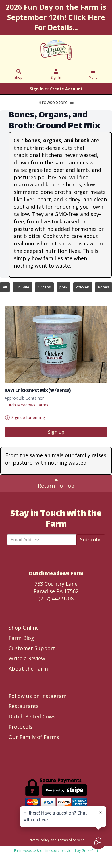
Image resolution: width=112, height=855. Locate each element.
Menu (93, 77)
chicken (82, 287)
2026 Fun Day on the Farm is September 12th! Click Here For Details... (56, 17)
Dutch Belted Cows (32, 716)
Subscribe (90, 539)
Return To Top (56, 485)
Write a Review (27, 658)
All (5, 287)
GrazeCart (90, 850)
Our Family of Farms (34, 737)
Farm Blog (21, 637)
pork (63, 287)
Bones (103, 287)
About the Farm (28, 668)
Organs (44, 287)
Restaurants (24, 706)
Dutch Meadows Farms (26, 405)
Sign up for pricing (28, 417)
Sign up (56, 432)
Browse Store (53, 102)
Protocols (20, 726)
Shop (18, 77)
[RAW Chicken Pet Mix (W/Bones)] (56, 344)
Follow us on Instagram (38, 696)
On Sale (22, 287)
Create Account (66, 88)
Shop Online (24, 627)
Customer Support (32, 648)
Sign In (56, 77)
